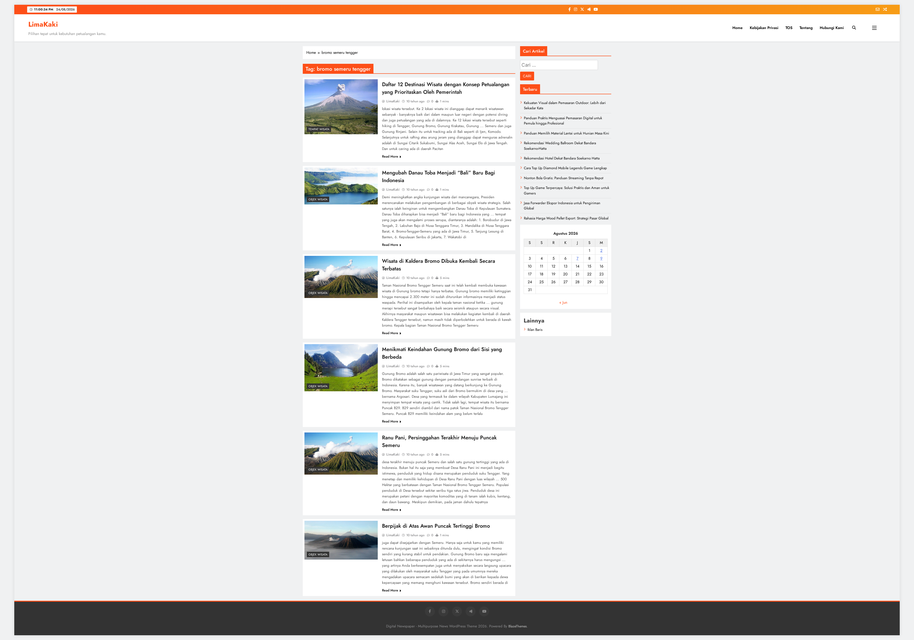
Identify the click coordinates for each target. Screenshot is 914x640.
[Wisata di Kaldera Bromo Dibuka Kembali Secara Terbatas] (341, 277)
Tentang (806, 27)
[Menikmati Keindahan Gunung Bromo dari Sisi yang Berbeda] (341, 367)
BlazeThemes (517, 626)
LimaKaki (43, 24)
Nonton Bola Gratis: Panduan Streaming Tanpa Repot (563, 178)
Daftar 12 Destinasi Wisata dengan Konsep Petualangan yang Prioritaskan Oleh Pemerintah (445, 88)
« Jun (563, 302)
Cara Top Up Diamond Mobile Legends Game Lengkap (565, 168)
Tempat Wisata (318, 129)
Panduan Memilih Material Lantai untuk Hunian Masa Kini (566, 133)
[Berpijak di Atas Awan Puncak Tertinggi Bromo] (341, 540)
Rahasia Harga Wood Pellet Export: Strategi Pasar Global (566, 218)
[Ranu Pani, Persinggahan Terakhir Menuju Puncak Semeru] (341, 453)
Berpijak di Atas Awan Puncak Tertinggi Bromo (436, 526)
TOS (788, 27)
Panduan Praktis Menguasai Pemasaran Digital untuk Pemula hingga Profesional (563, 120)
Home (737, 27)
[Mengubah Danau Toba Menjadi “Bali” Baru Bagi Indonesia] (341, 186)
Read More (390, 156)
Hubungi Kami (832, 27)
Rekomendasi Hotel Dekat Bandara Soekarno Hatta (562, 158)
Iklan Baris (534, 329)
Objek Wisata (318, 199)
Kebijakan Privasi (764, 27)
